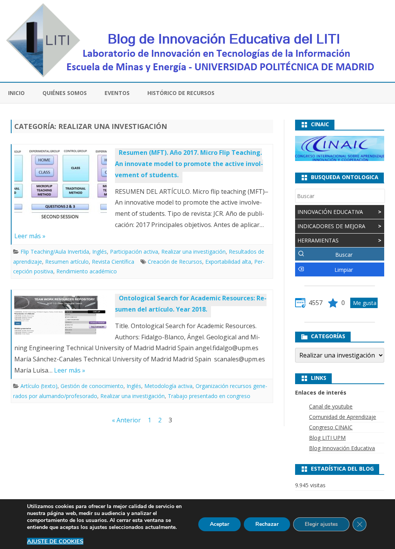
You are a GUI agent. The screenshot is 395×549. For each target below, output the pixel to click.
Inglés (99, 251)
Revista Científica (113, 261)
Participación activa (134, 251)
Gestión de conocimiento (92, 386)
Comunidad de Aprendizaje (342, 416)
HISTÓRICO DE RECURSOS (180, 93)
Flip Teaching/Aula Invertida (54, 251)
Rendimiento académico (86, 271)
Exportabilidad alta (228, 261)
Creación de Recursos (175, 261)
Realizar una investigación (193, 251)
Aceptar (219, 524)
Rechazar (267, 524)
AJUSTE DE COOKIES (55, 541)
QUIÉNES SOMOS (64, 93)
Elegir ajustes (321, 524)
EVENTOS (117, 93)
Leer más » (30, 236)
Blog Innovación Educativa (342, 448)
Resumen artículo (67, 261)
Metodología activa (168, 386)
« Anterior (126, 420)
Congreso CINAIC (331, 427)
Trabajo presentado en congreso (209, 396)
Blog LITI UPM (327, 437)
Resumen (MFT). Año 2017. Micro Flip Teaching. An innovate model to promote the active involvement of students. (189, 163)
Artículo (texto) (38, 386)
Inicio (16, 93)
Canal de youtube (331, 406)
